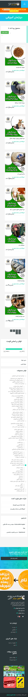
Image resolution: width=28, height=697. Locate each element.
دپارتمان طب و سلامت (19, 384)
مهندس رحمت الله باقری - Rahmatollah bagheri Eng (14, 526)
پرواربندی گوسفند (20, 280)
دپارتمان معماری (20, 421)
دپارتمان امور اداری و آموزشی (18, 376)
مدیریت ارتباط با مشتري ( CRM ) (16, 438)
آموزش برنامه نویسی (18, 399)
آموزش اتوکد (20, 425)
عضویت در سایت (12, 643)
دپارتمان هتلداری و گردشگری (18, 449)
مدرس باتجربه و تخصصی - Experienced (16, 532)
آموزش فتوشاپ (19, 397)
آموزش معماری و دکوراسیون (17, 423)
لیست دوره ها (13, 660)
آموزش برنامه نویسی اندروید (17, 403)
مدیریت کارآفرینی (19, 433)
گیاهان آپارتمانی (19, 471)
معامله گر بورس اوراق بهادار (17, 436)
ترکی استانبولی (20, 446)
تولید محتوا (20, 408)
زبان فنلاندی (20, 448)
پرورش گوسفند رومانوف (19, 102)
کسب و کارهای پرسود (18, 474)
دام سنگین (20, 478)
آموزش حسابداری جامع (18, 412)
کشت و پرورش (19, 467)
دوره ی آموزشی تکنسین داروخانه (16, 388)
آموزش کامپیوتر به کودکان (17, 406)
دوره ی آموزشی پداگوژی (17, 382)
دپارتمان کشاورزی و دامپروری (18, 465)
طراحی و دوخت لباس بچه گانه (16, 463)
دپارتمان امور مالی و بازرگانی (18, 409)
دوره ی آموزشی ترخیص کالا (17, 417)
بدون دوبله (23, 360)
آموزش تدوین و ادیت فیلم (17, 404)
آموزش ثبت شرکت (19, 435)
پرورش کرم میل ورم (20, 67)
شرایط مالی (13, 632)
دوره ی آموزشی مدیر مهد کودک (16, 380)
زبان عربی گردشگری (18, 455)
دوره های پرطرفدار (20, 491)
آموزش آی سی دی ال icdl (17, 396)
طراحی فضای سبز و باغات (17, 473)
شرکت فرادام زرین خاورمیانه (19, 505)
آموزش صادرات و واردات (18, 416)
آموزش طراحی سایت (18, 401)
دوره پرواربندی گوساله (20, 316)
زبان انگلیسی (20, 442)
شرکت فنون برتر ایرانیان (11, 695)
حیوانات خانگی (20, 480)
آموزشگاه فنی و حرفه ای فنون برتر (17, 509)
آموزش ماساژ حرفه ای (18, 386)
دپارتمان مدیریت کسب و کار (18, 427)
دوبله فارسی (23, 364)
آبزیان (21, 487)
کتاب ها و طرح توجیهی (19, 489)
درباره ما (14, 627)
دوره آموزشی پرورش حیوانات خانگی (17, 138)
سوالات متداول (12, 657)
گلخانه (21, 469)
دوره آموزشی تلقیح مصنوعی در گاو (17, 209)
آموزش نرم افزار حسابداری (17, 414)
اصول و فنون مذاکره (18, 429)
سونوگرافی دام (21, 245)
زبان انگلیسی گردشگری (18, 454)
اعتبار (15, 645)
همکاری (14, 630)
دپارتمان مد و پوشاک (19, 457)
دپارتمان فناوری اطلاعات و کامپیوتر (17, 393)
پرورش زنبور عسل (19, 486)
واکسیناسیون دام (21, 174)
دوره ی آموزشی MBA (18, 419)
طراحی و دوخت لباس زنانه (17, 460)
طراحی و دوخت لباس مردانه (17, 461)
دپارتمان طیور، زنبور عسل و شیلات (17, 481)
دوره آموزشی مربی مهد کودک (16, 378)
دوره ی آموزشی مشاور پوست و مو (15, 391)
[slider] (23, 349)
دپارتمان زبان (21, 440)
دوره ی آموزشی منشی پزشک (17, 390)
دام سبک (21, 476)
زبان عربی (21, 444)
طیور (22, 484)
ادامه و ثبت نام (14, 558)
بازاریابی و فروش (19, 431)
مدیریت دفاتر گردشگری (18, 452)
